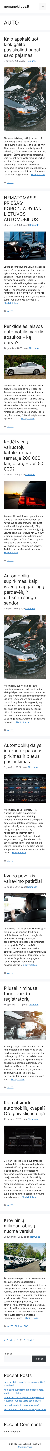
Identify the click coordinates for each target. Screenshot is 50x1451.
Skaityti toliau (38, 174)
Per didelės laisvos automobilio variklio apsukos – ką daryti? (24, 334)
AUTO (10, 182)
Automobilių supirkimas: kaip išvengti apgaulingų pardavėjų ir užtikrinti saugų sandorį (24, 589)
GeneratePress (25, 1447)
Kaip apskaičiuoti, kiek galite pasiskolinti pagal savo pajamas (22, 47)
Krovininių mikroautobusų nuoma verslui (19, 1226)
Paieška (8, 1353)
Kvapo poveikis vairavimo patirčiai (23, 878)
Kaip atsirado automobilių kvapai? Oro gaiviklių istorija (25, 1108)
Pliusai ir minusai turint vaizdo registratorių (21, 993)
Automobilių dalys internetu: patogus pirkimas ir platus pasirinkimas (23, 753)
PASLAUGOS (21, 1326)
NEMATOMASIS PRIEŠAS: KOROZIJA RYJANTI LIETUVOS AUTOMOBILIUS (25, 208)
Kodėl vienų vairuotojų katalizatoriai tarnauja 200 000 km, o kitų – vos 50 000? (23, 455)
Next (30, 1340)
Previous (9, 1340)
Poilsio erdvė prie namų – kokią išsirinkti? (25, 1409)
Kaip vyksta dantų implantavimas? (21, 1405)
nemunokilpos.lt (16, 6)
